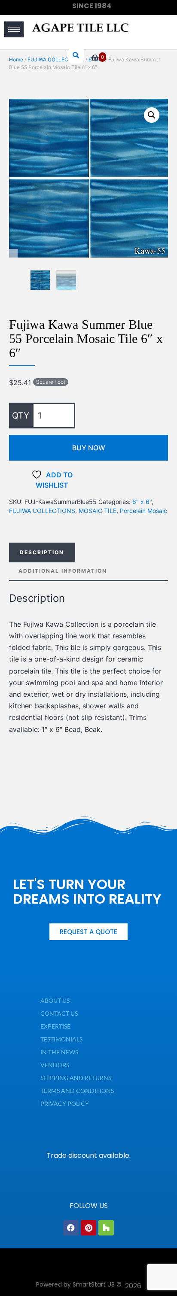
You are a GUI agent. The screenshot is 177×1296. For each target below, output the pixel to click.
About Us (55, 1000)
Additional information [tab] (62, 571)
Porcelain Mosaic (143, 510)
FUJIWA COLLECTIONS (42, 510)
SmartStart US (94, 1284)
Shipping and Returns (75, 1077)
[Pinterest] (88, 1227)
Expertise (55, 1026)
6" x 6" (142, 501)
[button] (151, 115)
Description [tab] (42, 552)
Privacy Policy (64, 1103)
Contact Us (59, 1013)
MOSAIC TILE (97, 510)
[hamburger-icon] (14, 29)
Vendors (54, 1064)
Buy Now (88, 447)
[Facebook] (71, 1227)
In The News (59, 1052)
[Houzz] (106, 1227)
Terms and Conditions (77, 1090)
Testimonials (61, 1039)
